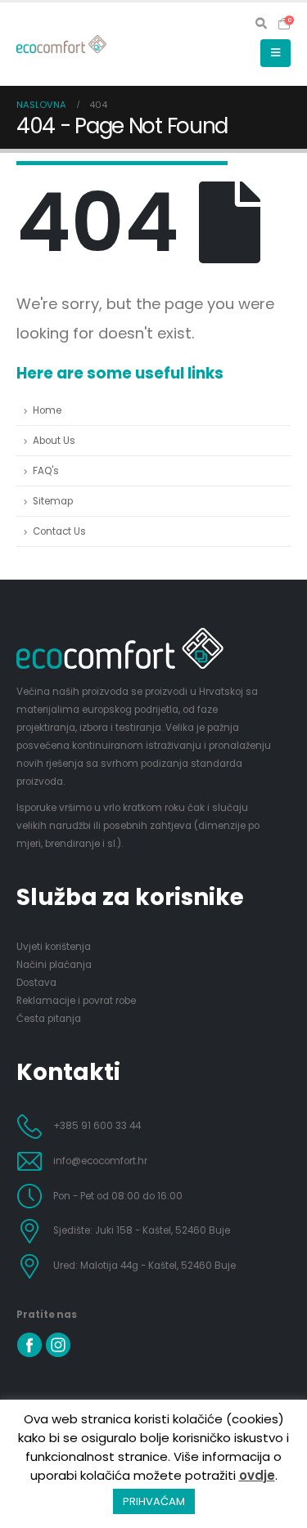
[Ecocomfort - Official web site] (61, 44)
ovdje (257, 1475)
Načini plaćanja (54, 964)
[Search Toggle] (262, 24)
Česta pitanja (48, 1018)
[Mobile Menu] (275, 53)
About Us (54, 440)
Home (47, 410)
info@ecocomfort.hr (100, 1160)
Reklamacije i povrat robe (76, 1000)
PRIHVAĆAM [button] (154, 1501)
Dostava (36, 982)
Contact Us (59, 531)
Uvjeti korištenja (53, 946)
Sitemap (53, 501)
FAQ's (46, 470)
